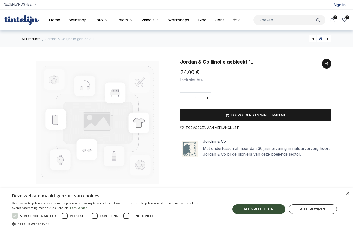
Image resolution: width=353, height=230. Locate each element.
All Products (31, 39)
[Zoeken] (318, 20)
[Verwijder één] (184, 98)
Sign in (339, 4)
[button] (236, 20)
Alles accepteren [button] (259, 209)
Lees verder (78, 208)
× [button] (347, 193)
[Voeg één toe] (207, 98)
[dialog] (176, 209)
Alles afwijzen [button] (312, 209)
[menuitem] (54, 20)
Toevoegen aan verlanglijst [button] (212, 128)
